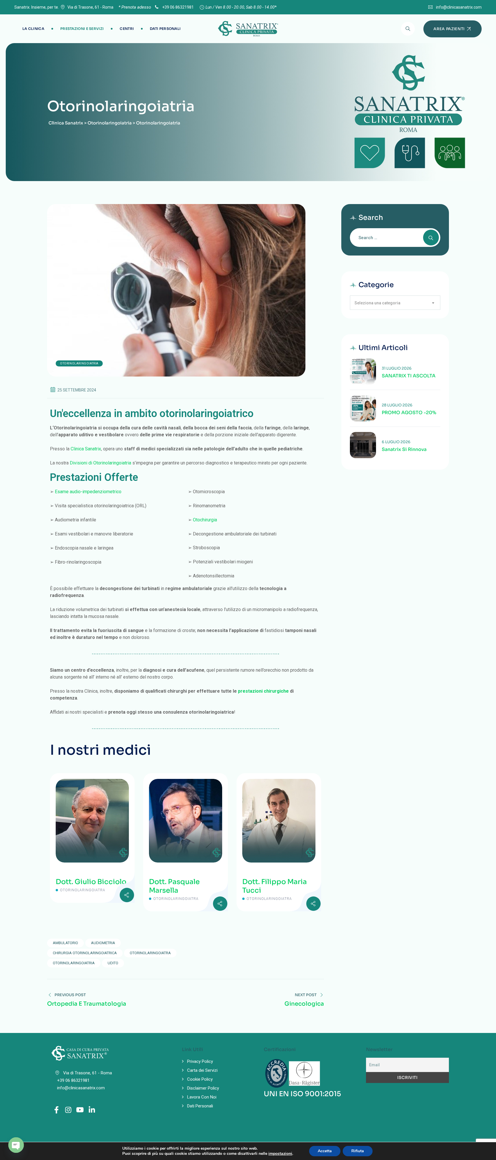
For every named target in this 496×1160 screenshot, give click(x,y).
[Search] (408, 29)
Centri (127, 28)
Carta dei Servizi (202, 1070)
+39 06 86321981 (177, 7)
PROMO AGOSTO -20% (409, 413)
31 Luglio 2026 (397, 368)
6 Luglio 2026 (396, 441)
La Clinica (33, 28)
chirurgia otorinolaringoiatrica (85, 953)
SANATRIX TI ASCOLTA (408, 376)
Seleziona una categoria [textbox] (377, 303)
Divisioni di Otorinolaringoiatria (100, 463)
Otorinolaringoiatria (79, 363)
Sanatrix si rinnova (404, 449)
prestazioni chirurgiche (263, 691)
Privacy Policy (200, 1061)
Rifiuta (357, 1151)
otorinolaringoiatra (150, 953)
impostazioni (280, 1153)
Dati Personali (165, 28)
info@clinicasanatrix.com (459, 7)
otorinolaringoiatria (74, 963)
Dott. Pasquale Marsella (174, 886)
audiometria (103, 943)
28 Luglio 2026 (397, 405)
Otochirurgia (205, 520)
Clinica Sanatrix (86, 449)
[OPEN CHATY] (16, 1145)
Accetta (325, 1151)
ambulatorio (65, 943)
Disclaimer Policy (203, 1088)
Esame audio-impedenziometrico (88, 491)
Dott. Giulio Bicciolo (91, 881)
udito (113, 963)
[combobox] (395, 302)
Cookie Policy (200, 1079)
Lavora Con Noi (201, 1097)
